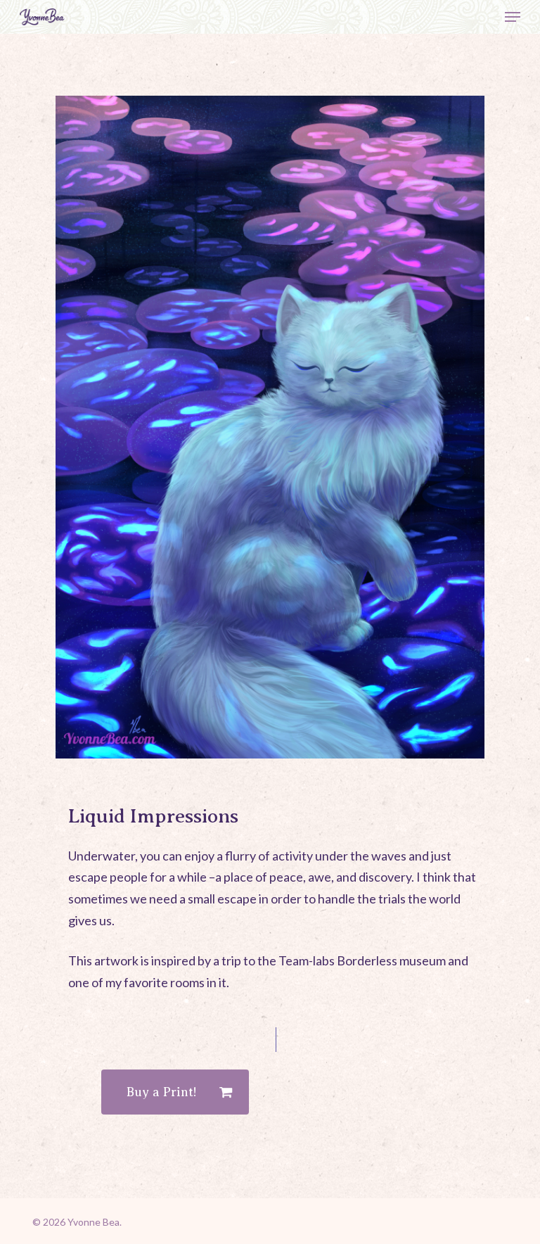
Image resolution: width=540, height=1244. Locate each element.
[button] (512, 17)
